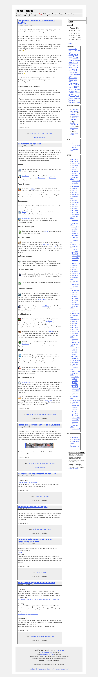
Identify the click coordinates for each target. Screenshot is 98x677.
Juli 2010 (74, 292)
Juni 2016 (75, 190)
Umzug (75, 91)
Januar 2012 (75, 258)
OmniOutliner (26, 382)
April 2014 (74, 210)
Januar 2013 (75, 235)
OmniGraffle (25, 344)
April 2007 (74, 385)
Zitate (78, 102)
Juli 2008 (74, 350)
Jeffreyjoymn (75, 116)
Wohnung (72, 100)
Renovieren (73, 78)
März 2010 (75, 300)
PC (76, 72)
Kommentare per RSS (47, 654)
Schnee (70, 81)
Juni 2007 (75, 381)
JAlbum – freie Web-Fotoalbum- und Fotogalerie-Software (35, 540)
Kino (77, 65)
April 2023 (74, 161)
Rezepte (54, 14)
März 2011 (75, 271)
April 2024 (74, 159)
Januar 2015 (75, 202)
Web (77, 96)
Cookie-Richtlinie (73, 468)
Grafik (42, 133)
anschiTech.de (25, 10)
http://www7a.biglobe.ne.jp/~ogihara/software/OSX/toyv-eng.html (38, 599)
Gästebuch (19, 16)
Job (70, 65)
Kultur (70, 67)
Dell (38, 133)
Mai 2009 (74, 325)
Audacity (34, 369)
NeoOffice (45, 306)
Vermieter (71, 94)
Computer (33, 133)
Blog (40, 14)
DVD (70, 52)
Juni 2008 (75, 352)
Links (35, 16)
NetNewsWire (26, 218)
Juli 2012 (74, 250)
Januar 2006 (75, 420)
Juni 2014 (75, 206)
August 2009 (75, 319)
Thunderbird (25, 176)
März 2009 (75, 329)
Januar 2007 (75, 391)
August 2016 (75, 186)
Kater (74, 65)
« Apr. (70, 43)
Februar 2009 (76, 331)
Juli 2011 (74, 265)
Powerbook (77, 74)
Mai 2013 (74, 231)
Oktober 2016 (76, 181)
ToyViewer (49, 321)
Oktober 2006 (76, 400)
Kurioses (75, 67)
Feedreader (41, 178)
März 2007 (75, 387)
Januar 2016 (75, 194)
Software (49, 414)
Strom (75, 86)
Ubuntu (51, 133)
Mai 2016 (74, 192)
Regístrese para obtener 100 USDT (74, 111)
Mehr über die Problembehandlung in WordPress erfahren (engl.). (49, 669)
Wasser (72, 96)
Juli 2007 (74, 379)
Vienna (24, 212)
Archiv (49, 16)
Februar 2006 (76, 418)
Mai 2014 (74, 208)
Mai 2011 (74, 269)
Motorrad (72, 72)
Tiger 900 (71, 91)
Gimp (51, 331)
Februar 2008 (76, 360)
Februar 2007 (76, 389)
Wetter (71, 98)
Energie (73, 54)
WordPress (46, 244)
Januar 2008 (75, 362)
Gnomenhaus (76, 145)
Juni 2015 (75, 200)
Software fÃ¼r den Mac (29, 144)
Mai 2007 (74, 383)
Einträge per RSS (47, 652)
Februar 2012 (76, 256)
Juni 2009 (75, 323)
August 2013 (75, 227)
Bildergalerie (28, 16)
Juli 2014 (74, 204)
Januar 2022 (75, 165)
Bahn (73, 49)
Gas (71, 60)
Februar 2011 (76, 273)
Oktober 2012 (76, 244)
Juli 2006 (74, 407)
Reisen (70, 76)
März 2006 (75, 416)
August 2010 (75, 290)
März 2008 (75, 358)
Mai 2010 (74, 296)
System (49, 529)
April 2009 (74, 327)
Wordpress (72, 102)
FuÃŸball (31, 463)
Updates (71, 92)
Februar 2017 (76, 173)
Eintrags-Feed (76, 439)
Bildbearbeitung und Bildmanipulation (36, 582)
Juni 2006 (75, 409)
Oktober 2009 (76, 313)
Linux (46, 133)
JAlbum (20, 552)
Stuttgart (49, 463)
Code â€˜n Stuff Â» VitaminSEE (27, 482)
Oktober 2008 (76, 342)
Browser (70, 50)
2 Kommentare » (40, 467)
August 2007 (75, 377)
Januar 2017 (75, 175)
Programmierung (64, 14)
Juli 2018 (74, 167)
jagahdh (74, 147)
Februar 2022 (76, 163)
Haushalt (75, 63)
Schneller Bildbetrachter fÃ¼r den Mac (37, 474)
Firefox (33, 189)
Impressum (41, 16)
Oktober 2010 (76, 284)
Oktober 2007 (76, 371)
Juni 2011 (74, 267)
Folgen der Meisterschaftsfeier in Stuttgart (39, 425)
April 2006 (74, 414)
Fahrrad (70, 57)
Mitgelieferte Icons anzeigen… (32, 506)
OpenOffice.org (42, 299)
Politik (71, 74)
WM (53, 463)
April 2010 (74, 298)
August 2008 (75, 348)
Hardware (76, 60)
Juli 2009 (74, 321)
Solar (70, 87)
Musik (44, 414)
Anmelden (74, 437)
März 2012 (75, 254)
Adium (46, 231)
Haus (71, 63)
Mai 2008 (74, 354)
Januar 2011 (75, 275)
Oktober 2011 (76, 263)
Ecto (54, 246)
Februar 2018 (76, 169)
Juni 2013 (75, 229)
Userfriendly (77, 92)
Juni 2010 (75, 294)
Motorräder (46, 14)
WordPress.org (75, 446)
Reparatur (73, 80)
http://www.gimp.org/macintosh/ (28, 614)
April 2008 (74, 356)
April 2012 (74, 252)
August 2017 (75, 171)
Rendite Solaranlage (74, 118)
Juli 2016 (74, 188)
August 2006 (75, 405)
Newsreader (52, 178)
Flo (73, 143)
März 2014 (75, 212)
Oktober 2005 (76, 429)
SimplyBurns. (49, 401)
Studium (71, 89)
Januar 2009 (75, 333)
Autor (72, 14)
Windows (77, 98)
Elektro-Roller (74, 114)
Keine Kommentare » (40, 137)
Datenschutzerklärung (23, 14)
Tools (54, 414)
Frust (75, 57)
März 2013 (75, 233)
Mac (40, 414)
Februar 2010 (76, 302)
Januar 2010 (75, 304)
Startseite (34, 14)
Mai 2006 (74, 412)
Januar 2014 (75, 214)
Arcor (70, 49)
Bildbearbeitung (35, 636)
